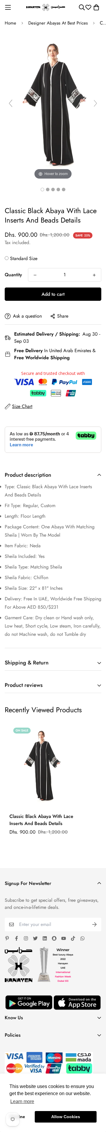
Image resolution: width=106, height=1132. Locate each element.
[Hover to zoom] (53, 105)
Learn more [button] (22, 1101)
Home (10, 23)
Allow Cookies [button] (65, 1116)
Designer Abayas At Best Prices (58, 23)
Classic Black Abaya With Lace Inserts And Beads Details (41, 820)
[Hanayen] (45, 7)
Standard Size (23, 258)
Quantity (13, 274)
